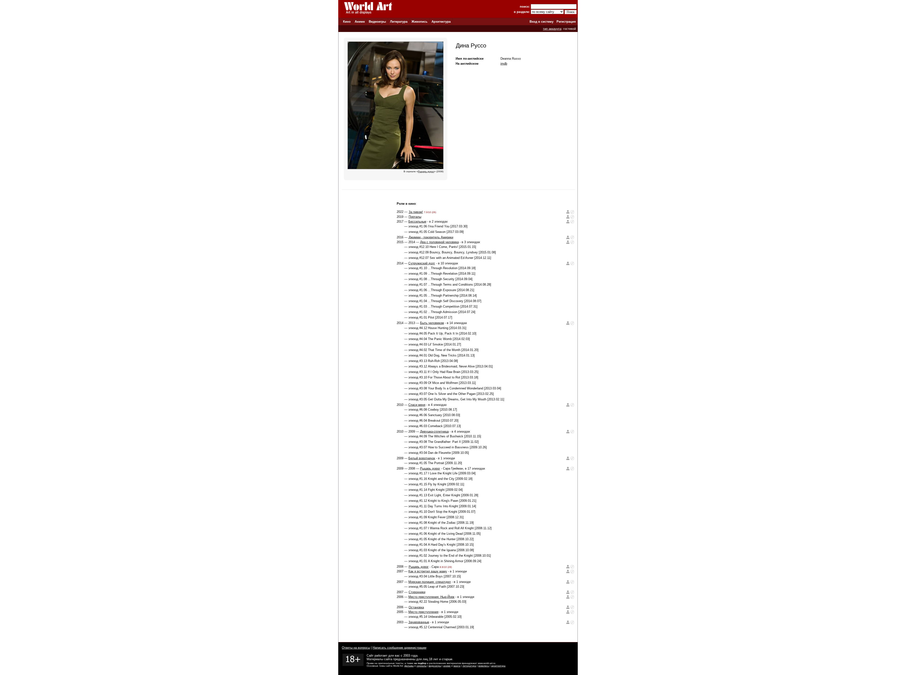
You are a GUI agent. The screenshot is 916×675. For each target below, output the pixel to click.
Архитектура (441, 21)
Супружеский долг (421, 263)
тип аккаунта (552, 29)
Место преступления (423, 612)
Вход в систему (541, 21)
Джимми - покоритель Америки (431, 237)
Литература (398, 21)
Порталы (415, 217)
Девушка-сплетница (434, 431)
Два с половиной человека (439, 242)
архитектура (498, 666)
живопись (483, 666)
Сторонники (417, 592)
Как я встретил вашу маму (427, 571)
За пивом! (416, 212)
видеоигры (435, 666)
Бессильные (417, 221)
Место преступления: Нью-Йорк (431, 597)
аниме (447, 666)
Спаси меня (416, 405)
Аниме (360, 21)
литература (469, 666)
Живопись (419, 21)
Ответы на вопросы (356, 647)
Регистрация (566, 21)
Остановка (416, 607)
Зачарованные (418, 622)
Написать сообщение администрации (399, 647)
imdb (503, 63)
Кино (347, 21)
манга (456, 666)
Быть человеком (432, 323)
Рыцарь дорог (430, 468)
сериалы (421, 666)
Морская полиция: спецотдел (429, 582)
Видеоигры (377, 21)
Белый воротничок (421, 458)
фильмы (409, 666)
